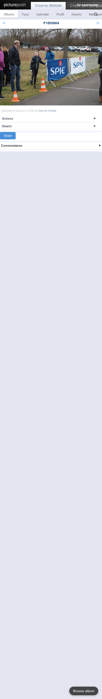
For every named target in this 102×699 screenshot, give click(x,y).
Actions (7, 118)
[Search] (96, 14)
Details (7, 126)
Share (8, 135)
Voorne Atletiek (48, 5)
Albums (9, 14)
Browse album (83, 691)
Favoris (76, 14)
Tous (25, 14)
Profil (60, 14)
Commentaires (11, 145)
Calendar (42, 14)
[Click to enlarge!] (51, 67)
